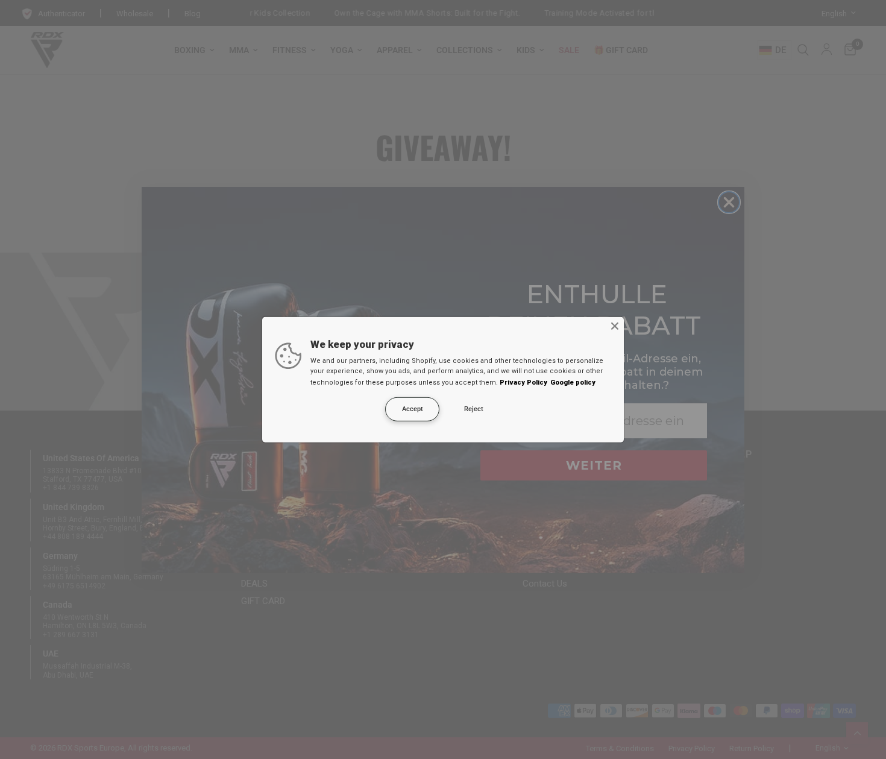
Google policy (572, 382)
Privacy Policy (523, 382)
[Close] (615, 326)
